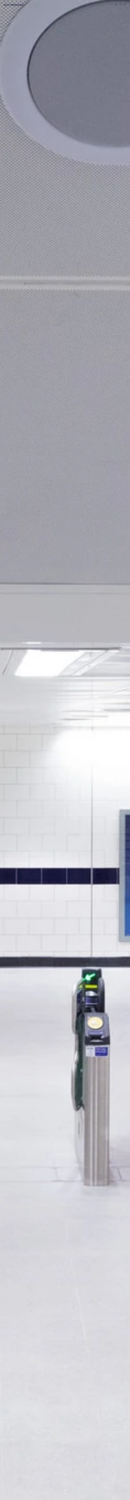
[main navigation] (116, 4)
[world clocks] (125, 4)
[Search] (120, 4)
